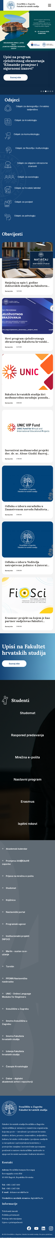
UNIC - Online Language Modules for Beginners (16, 995)
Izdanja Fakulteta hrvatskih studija (13, 1053)
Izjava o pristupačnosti (12, 1222)
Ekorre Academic (15, 1238)
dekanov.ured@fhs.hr (19, 1192)
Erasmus (27, 801)
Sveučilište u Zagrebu (17, 1009)
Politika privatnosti (10, 1215)
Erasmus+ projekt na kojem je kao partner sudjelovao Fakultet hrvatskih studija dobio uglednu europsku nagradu (27, 622)
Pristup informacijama (12, 1218)
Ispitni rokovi (27, 824)
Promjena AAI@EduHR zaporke (15, 862)
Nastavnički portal (15, 912)
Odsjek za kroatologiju (26, 120)
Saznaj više (9, 291)
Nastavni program (28, 779)
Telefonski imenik (10, 1211)
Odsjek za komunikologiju (26, 134)
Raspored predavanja (27, 735)
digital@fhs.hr (37, 1198)
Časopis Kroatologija (16, 1066)
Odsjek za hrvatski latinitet (27, 188)
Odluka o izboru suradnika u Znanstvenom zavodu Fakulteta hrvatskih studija (26, 509)
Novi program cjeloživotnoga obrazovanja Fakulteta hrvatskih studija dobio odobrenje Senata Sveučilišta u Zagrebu (27, 343)
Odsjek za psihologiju (24, 215)
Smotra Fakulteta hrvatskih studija (13, 1038)
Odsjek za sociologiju (28, 177)
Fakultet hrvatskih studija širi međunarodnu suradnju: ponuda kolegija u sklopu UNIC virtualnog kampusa (26, 399)
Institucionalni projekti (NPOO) (15, 938)
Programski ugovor (15, 924)
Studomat (27, 713)
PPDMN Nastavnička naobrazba (14, 980)
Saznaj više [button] (15, 81)
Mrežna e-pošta (27, 757)
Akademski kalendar (16, 848)
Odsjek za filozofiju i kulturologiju (32, 148)
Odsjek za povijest (24, 201)
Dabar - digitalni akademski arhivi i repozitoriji (17, 1080)
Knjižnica (10, 900)
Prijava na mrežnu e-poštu (19, 876)
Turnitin (9, 966)
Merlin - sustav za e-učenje (14, 953)
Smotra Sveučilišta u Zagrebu (14, 1022)
